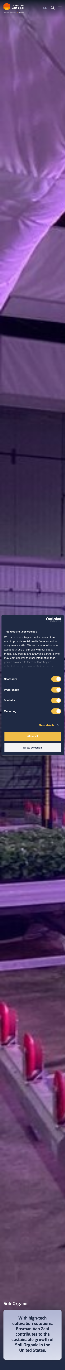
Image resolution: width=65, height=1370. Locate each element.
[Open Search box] (53, 8)
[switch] (56, 690)
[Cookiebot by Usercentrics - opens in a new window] (46, 619)
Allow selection (32, 747)
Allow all (32, 736)
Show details (46, 725)
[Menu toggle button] (60, 8)
